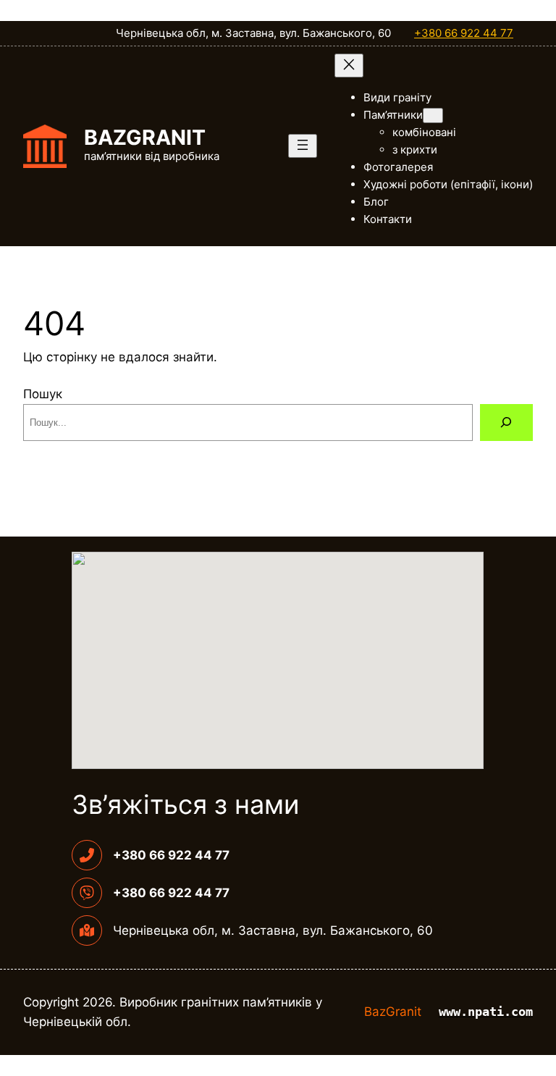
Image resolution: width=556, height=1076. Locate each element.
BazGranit (145, 137)
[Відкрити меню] (302, 146)
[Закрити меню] (348, 65)
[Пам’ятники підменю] (433, 115)
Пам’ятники (393, 115)
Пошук (42, 394)
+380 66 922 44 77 (463, 33)
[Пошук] (506, 422)
